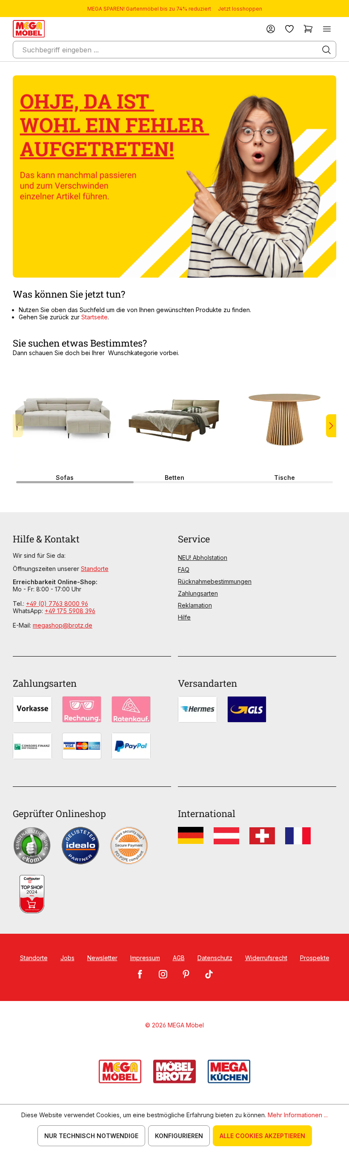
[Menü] (327, 28)
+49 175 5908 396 (70, 610)
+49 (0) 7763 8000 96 (57, 603)
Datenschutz (214, 957)
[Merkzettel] (289, 28)
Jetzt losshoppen (240, 9)
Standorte (95, 568)
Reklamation (195, 605)
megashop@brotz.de (62, 625)
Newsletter (102, 957)
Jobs (67, 957)
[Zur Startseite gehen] (29, 28)
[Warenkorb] (308, 28)
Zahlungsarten (198, 593)
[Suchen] (326, 50)
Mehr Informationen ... (298, 1115)
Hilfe (184, 617)
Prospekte (314, 957)
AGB (179, 957)
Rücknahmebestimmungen (215, 581)
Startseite (94, 317)
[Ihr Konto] (270, 28)
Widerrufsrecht (266, 957)
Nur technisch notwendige (91, 1135)
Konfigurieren (179, 1135)
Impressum (145, 957)
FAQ (183, 569)
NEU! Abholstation (202, 557)
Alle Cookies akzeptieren (262, 1135)
